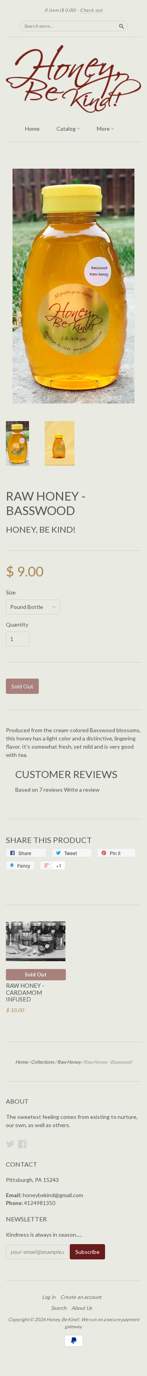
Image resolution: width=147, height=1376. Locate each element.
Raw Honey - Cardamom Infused (25, 992)
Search (58, 1308)
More (104, 128)
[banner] (73, 79)
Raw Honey (69, 1062)
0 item (60, 10)
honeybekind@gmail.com (53, 1195)
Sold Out (36, 974)
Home (32, 128)
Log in (48, 1297)
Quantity (17, 624)
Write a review (82, 789)
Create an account (81, 1297)
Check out (91, 10)
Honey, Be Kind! (41, 529)
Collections (42, 1062)
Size (11, 592)
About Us (81, 1308)
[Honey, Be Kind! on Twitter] (10, 1144)
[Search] (121, 25)
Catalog (66, 128)
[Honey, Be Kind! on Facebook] (22, 1144)
